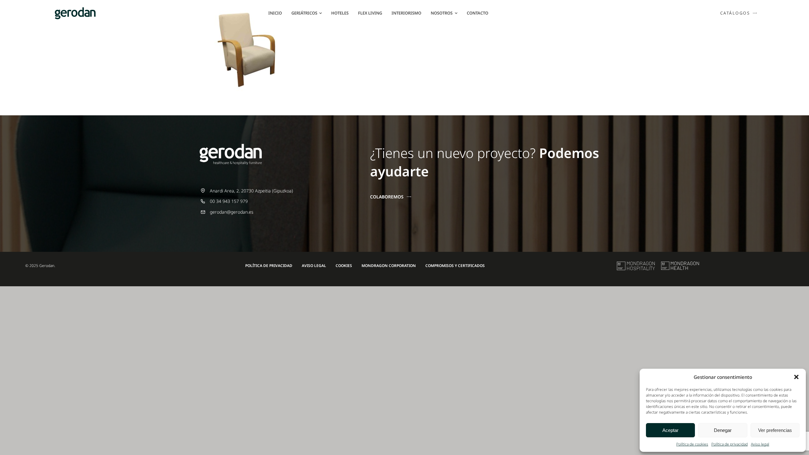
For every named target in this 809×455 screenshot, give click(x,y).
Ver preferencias (775, 430)
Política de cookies (692, 444)
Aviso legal (760, 444)
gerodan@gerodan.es (231, 212)
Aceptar (670, 430)
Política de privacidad (729, 444)
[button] (796, 377)
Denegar (723, 430)
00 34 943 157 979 (229, 201)
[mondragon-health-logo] (680, 264)
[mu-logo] (636, 264)
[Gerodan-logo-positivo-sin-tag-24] (75, 9)
